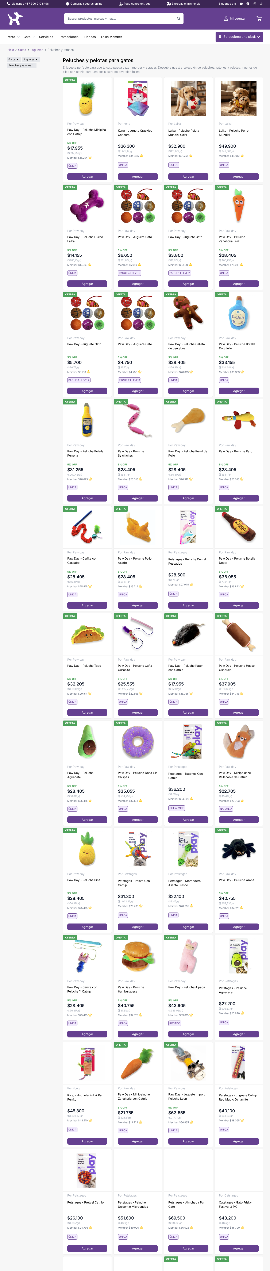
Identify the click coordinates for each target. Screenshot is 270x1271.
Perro (11, 37)
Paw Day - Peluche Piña (83, 880)
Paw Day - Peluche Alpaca (186, 987)
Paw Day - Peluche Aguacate (80, 775)
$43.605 (177, 1005)
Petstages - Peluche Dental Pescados (187, 561)
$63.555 (176, 1112)
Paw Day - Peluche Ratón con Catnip (185, 668)
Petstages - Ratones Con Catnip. (185, 776)
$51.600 (126, 1218)
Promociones (68, 37)
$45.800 (75, 1110)
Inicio (10, 49)
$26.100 (75, 1218)
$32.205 (75, 684)
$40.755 (227, 898)
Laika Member (111, 37)
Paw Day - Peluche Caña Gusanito (135, 668)
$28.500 (176, 574)
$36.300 (126, 146)
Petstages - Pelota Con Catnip (134, 883)
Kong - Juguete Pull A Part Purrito (85, 1097)
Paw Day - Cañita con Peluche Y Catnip (82, 989)
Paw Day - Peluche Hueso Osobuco (237, 668)
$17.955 (75, 148)
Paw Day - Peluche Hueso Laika (85, 239)
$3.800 (175, 255)
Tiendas (90, 37)
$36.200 (176, 789)
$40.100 (227, 1110)
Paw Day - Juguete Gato (135, 237)
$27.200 (227, 1003)
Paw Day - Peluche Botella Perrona (85, 453)
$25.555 (126, 684)
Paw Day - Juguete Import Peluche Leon (186, 1096)
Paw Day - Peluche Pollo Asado (134, 560)
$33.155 (227, 362)
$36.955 (227, 576)
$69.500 (176, 1218)
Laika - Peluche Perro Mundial (233, 133)
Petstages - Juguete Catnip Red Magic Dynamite (238, 1097)
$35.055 (126, 791)
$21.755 (126, 1112)
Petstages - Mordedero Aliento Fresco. (184, 883)
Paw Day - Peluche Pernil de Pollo (187, 453)
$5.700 (74, 362)
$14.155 (74, 255)
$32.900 (176, 146)
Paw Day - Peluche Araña (236, 880)
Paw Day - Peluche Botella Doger (237, 560)
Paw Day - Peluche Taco (84, 665)
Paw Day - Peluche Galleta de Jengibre (186, 346)
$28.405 (227, 255)
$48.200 (227, 1218)
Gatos (22, 49)
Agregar (87, 176)
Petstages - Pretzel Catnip (85, 1202)
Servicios (46, 37)
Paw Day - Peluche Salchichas (131, 453)
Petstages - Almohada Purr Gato (187, 1204)
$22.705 (227, 791)
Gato (27, 37)
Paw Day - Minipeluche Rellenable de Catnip (235, 775)
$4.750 (125, 362)
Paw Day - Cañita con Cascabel (82, 560)
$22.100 (176, 896)
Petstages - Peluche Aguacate (233, 990)
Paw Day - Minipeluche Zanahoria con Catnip (134, 1096)
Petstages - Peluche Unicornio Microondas (133, 1204)
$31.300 (126, 896)
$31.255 (75, 469)
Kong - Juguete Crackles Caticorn (135, 133)
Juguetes (37, 49)
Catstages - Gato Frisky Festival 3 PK (235, 1204)
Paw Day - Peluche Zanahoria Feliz (232, 239)
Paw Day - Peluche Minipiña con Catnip (86, 132)
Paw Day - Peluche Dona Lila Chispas (138, 775)
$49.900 (227, 146)
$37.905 (227, 684)
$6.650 (125, 255)
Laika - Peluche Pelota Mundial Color (183, 133)
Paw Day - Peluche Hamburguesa (131, 989)
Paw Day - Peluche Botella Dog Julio (237, 346)
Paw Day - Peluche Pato (235, 451)
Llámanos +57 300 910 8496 (30, 3)
